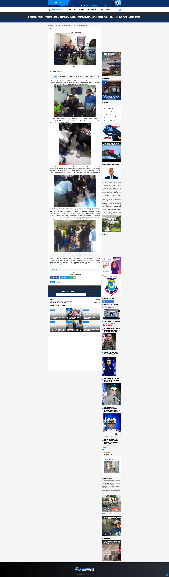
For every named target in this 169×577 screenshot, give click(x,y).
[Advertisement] (106, 28)
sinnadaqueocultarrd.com (111, 120)
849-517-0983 (108, 114)
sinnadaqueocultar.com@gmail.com (112, 117)
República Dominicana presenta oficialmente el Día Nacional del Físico (74, 330)
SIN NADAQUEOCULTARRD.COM (87, 574)
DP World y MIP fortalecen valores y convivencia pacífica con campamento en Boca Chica (91, 329)
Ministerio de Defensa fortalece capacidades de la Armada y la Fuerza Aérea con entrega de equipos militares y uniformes (83, 6)
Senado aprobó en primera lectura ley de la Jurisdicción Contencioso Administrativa (91, 317)
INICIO (70, 9)
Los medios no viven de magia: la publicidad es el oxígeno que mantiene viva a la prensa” (58, 317)
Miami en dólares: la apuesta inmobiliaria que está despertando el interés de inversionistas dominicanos (58, 329)
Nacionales (58, 282)
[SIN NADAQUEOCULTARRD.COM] (84, 571)
